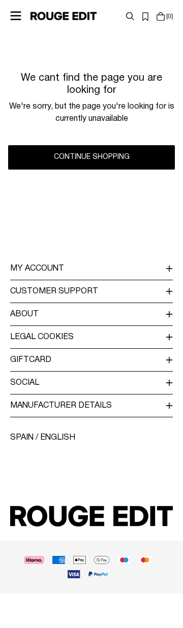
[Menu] (15, 15)
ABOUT (24, 314)
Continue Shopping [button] (92, 157)
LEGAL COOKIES (42, 337)
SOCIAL (24, 382)
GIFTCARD (30, 359)
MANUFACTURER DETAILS (61, 405)
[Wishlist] (145, 16)
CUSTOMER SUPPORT (54, 291)
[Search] (130, 16)
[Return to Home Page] (63, 15)
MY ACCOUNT (37, 268)
